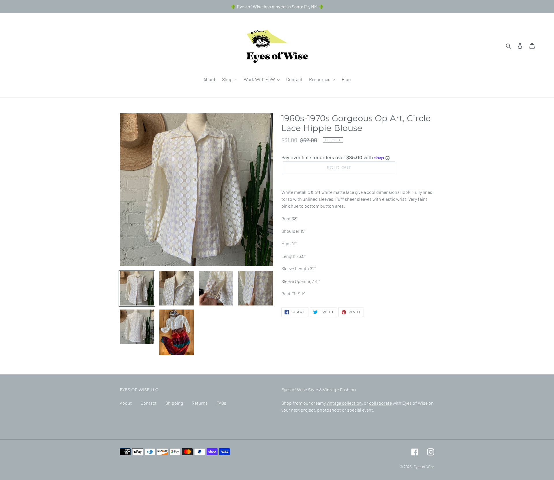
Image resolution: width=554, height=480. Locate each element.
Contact (149, 403)
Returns (200, 403)
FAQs (221, 403)
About (126, 403)
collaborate (380, 403)
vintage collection (344, 403)
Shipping (174, 403)
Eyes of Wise (423, 466)
